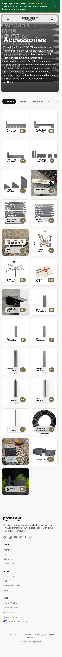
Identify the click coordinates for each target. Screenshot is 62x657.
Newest (23, 101)
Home (6, 35)
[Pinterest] (30, 537)
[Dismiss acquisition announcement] (55, 6)
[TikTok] (20, 537)
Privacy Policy (10, 603)
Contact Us (8, 564)
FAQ (5, 581)
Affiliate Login (9, 559)
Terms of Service (11, 608)
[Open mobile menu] (8, 18)
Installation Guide (11, 586)
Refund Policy (10, 612)
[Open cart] (52, 18)
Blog (5, 590)
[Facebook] (4, 537)
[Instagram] (10, 537)
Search (6, 550)
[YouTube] (15, 537)
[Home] (30, 19)
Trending (9, 101)
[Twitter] (25, 537)
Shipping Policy (10, 617)
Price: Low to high (42, 101)
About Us (7, 554)
